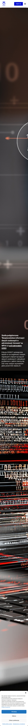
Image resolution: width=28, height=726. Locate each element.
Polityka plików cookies (7, 723)
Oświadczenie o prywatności (19, 723)
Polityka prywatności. (6, 707)
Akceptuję (14, 711)
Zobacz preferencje (14, 720)
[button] (25, 693)
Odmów (14, 716)
